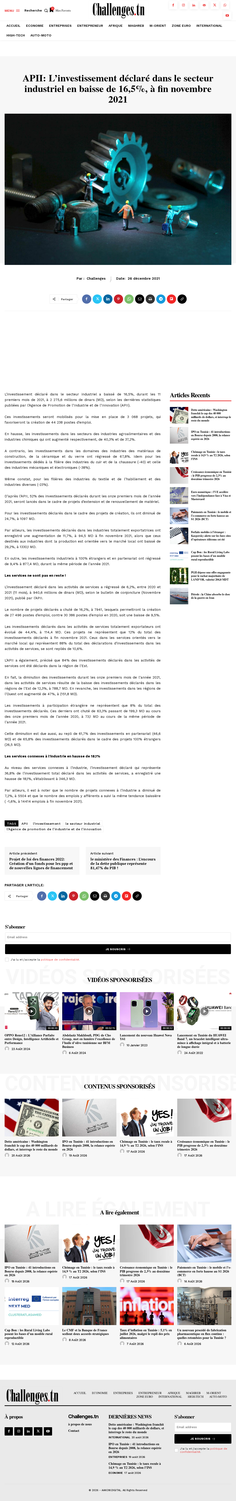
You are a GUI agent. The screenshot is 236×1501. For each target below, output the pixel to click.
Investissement (133, 281)
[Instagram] (184, 5)
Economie (96, 281)
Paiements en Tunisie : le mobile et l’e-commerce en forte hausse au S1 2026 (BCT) (211, 515)
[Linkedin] (194, 5)
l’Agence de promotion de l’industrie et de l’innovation (54, 829)
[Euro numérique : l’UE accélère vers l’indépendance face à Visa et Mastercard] (179, 495)
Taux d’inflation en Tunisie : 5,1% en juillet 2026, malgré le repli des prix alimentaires (146, 1334)
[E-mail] (139, 299)
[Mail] (204, 5)
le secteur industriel (82, 823)
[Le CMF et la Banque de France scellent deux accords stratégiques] (89, 1306)
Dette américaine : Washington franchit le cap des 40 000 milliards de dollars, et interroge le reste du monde (211, 415)
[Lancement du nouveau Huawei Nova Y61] (147, 1011)
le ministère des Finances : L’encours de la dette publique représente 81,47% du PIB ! (123, 863)
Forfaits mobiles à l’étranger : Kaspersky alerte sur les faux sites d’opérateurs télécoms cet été (211, 535)
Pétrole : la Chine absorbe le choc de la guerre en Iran (210, 596)
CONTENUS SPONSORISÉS (119, 1086)
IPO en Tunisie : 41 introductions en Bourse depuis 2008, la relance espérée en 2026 (210, 435)
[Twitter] (215, 5)
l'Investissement (46, 823)
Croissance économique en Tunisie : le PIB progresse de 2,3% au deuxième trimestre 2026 (211, 475)
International (119, 1437)
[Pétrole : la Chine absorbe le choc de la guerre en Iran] (179, 596)
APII (24, 823)
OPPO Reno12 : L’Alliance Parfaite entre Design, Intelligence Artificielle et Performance (32, 1039)
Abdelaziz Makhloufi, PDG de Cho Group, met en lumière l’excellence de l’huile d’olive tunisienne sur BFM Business (88, 1041)
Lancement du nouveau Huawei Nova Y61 (146, 1037)
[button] (37, 10)
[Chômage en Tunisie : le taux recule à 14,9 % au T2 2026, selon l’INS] (179, 455)
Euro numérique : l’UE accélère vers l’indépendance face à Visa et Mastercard (211, 495)
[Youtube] (227, 16)
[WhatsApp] (225, 5)
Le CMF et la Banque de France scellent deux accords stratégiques (85, 1332)
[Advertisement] (82, 349)
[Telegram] (160, 299)
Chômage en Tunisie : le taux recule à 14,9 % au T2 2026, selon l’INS (210, 455)
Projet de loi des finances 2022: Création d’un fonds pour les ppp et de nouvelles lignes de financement (41, 863)
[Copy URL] (182, 299)
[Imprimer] (150, 299)
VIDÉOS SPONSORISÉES (119, 980)
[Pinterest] (118, 299)
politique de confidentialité (60, 959)
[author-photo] (8, 1048)
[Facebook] (173, 5)
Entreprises (118, 1457)
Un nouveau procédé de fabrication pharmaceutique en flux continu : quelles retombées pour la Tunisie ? (201, 1334)
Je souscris (116, 949)
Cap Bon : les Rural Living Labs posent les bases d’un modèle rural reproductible (210, 555)
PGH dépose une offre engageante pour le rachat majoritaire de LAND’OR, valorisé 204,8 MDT (210, 575)
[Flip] (171, 299)
